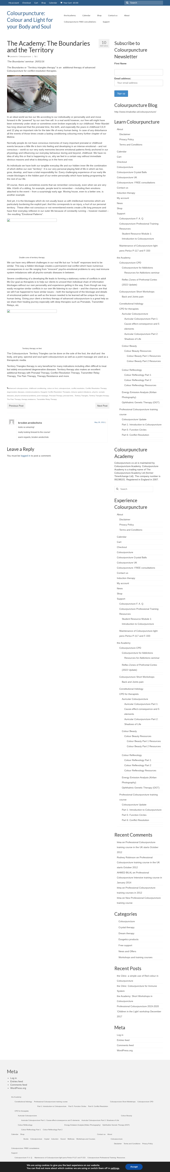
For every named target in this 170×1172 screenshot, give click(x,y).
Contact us (122, 187)
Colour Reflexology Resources (140, 385)
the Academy (123, 257)
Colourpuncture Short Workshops (136, 291)
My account (123, 198)
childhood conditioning (37, 388)
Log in (120, 1035)
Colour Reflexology (132, 370)
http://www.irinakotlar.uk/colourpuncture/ (135, 111)
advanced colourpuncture (18, 388)
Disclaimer (124, 134)
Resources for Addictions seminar (142, 272)
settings (115, 1168)
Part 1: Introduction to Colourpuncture (142, 424)
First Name (120, 63)
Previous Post (16, 405)
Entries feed (123, 1040)
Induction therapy (126, 193)
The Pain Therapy (14, 399)
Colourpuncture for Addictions (137, 267)
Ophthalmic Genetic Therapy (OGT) (141, 402)
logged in (25, 455)
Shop (119, 208)
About (120, 129)
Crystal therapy (126, 927)
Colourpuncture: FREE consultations (136, 182)
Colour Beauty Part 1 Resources (144, 356)
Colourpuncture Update (134, 419)
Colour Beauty (129, 346)
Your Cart (70, 2)
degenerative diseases (15, 392)
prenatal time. (68, 396)
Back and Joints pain (133, 296)
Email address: (122, 78)
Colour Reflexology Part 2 (137, 380)
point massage (42, 396)
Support (121, 213)
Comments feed (125, 1045)
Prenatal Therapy (55, 396)
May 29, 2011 (99, 422)
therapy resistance (29, 399)
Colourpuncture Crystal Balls (132, 172)
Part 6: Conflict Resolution (135, 435)
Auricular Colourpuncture (135, 313)
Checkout (122, 162)
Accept (134, 1166)
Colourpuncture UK (127, 177)
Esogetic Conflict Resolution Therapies (55, 392)
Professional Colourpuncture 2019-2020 (138, 1006)
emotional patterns (32, 392)
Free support (125, 945)
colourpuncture (64, 388)
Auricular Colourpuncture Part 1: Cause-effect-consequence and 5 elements (141, 323)
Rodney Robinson (126, 857)
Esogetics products (128, 939)
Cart (119, 156)
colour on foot (52, 388)
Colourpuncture (25, 56)
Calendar (122, 151)
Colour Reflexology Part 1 (137, 375)
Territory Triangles (81, 396)
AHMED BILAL (124, 872)
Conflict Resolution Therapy (95, 388)
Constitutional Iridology (131, 303)
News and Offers (127, 951)
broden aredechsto (30, 422)
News (120, 203)
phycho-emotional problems (25, 396)
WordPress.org (125, 1050)
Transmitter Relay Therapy (47, 399)
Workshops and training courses (135, 957)
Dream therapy (126, 933)
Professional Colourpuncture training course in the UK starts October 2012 (137, 847)
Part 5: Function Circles (134, 429)
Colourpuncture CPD (130, 262)
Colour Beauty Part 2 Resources (144, 361)
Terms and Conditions (130, 144)
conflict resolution (78, 388)
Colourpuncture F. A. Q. (131, 218)
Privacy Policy (126, 139)
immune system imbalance (81, 392)
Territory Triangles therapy (99, 396)
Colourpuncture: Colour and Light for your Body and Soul (30, 20)
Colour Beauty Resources (137, 351)
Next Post (102, 405)
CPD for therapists (129, 308)
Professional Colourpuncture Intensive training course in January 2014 (139, 877)
